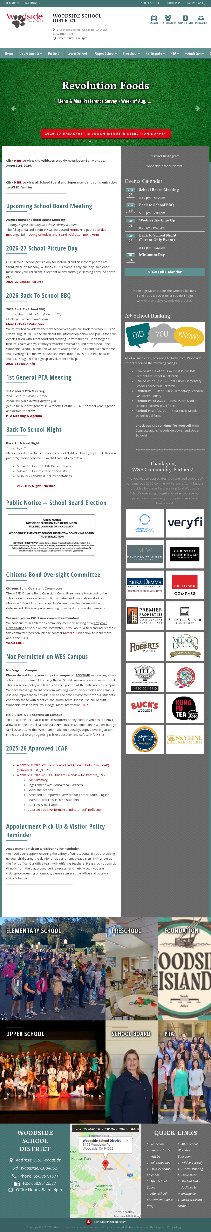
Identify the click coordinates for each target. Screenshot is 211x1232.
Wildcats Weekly (192, 1162)
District (53, 53)
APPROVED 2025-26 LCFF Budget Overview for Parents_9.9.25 (62, 775)
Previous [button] (14, 108)
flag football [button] (109, 141)
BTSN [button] (121, 141)
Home (9, 53)
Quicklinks (173, 3)
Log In (180, 1227)
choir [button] (96, 141)
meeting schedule (38, 234)
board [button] (78, 141)
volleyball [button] (102, 141)
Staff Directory (168, 23)
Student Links (190, 1181)
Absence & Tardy (185, 23)
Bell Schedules (160, 1162)
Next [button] (197, 108)
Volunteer (36, 324)
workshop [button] (127, 141)
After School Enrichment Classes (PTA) (160, 1199)
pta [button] (115, 141)
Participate (154, 53)
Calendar (154, 23)
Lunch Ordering (192, 1169)
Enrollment (201, 23)
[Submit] (158, 3)
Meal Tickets (16, 324)
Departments (30, 53)
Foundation (193, 53)
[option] (105, 110)
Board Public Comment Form (78, 234)
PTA (173, 53)
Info (32, 363)
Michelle (68, 633)
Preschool (130, 53)
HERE (18, 160)
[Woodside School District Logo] (25, 20)
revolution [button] (90, 141)
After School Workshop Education (188, 1150)
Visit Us (155, 1156)
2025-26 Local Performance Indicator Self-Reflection (65, 809)
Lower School (77, 53)
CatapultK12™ (162, 1227)
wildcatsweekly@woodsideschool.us (166, 300)
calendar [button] (133, 141)
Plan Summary (38, 780)
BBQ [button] (84, 141)
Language (31, 3)
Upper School (104, 53)
